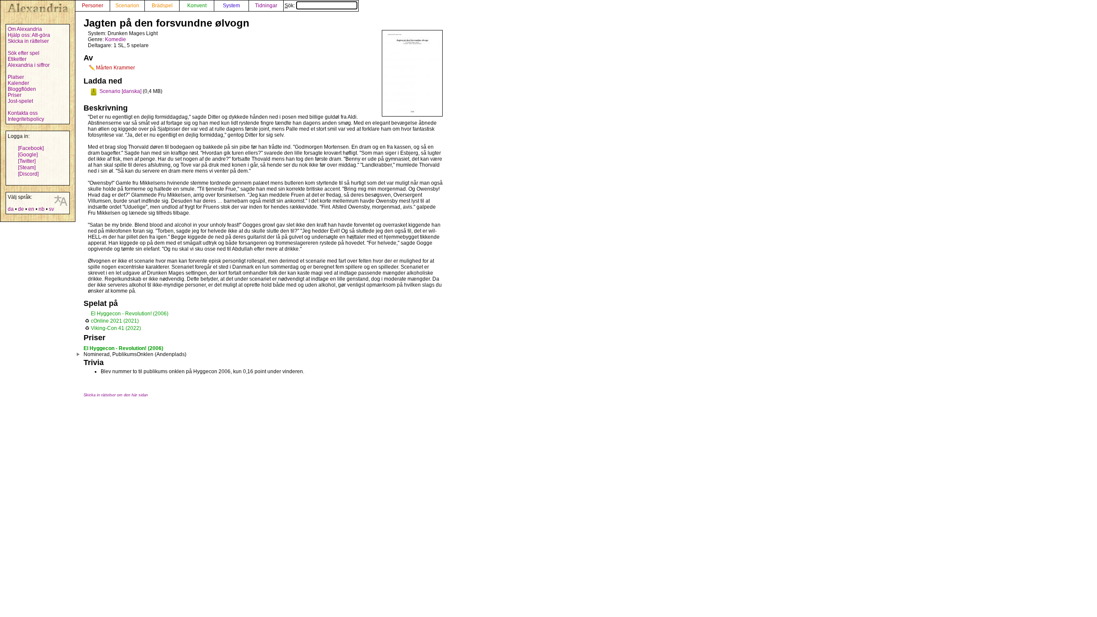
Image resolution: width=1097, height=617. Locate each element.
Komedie (115, 39)
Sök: (290, 6)
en (31, 209)
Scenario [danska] (120, 91)
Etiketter (17, 59)
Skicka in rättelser (28, 41)
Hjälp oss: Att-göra (29, 35)
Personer (92, 6)
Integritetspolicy (26, 119)
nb (42, 209)
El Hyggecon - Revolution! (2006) (129, 314)
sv (51, 209)
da (11, 209)
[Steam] (27, 168)
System (231, 6)
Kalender (18, 83)
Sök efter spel (23, 53)
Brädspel (162, 6)
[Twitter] (27, 161)
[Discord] (28, 174)
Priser (14, 95)
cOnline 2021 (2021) (115, 321)
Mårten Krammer (115, 68)
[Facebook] (31, 148)
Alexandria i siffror (29, 65)
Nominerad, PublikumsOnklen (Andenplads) (135, 354)
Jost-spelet (20, 101)
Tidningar (266, 6)
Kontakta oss (23, 113)
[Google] (28, 155)
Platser (16, 77)
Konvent (197, 6)
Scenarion (127, 6)
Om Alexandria (25, 29)
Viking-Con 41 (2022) (116, 328)
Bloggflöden (22, 89)
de (21, 209)
